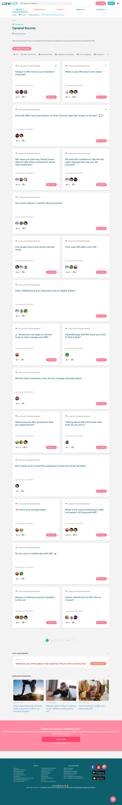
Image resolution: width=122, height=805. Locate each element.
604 (69, 535)
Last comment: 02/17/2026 (24, 436)
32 (76, 272)
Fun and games (85, 54)
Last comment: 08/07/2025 (74, 611)
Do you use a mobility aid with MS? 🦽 (35, 553)
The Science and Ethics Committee (23, 778)
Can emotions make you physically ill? (92, 707)
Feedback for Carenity (66, 54)
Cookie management (47, 778)
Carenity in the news (47, 770)
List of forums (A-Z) (69, 775)
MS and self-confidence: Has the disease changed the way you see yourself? (84, 162)
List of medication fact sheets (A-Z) (73, 778)
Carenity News (46, 54)
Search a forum (68, 770)
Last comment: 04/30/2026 (74, 85)
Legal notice (44, 775)
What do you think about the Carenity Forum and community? (51, 663)
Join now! (100, 3)
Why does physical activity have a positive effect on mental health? (27, 709)
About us (16, 768)
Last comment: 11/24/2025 (24, 523)
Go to (67, 640)
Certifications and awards (48, 768)
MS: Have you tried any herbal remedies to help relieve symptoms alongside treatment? (35, 162)
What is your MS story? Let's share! (83, 71)
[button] (20, 10)
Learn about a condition (70, 771)
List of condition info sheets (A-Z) (73, 776)
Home (14, 15)
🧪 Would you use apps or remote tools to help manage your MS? (33, 336)
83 (19, 623)
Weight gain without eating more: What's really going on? (61, 709)
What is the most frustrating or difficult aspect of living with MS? (84, 511)
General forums (34, 15)
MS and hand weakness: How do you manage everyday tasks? (48, 378)
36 (76, 535)
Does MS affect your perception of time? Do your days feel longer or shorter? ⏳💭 (59, 115)
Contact (43, 779)
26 (19, 141)
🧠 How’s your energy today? (30, 509)
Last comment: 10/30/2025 (24, 611)
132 (19, 228)
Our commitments (18, 781)
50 (19, 272)
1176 (19, 447)
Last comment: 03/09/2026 (24, 392)
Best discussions (29, 54)
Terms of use (44, 776)
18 (19, 535)
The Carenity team (18, 771)
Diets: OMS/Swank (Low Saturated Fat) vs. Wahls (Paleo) (45, 290)
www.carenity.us (35, 787)
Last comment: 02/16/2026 (74, 436)
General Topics (102, 54)
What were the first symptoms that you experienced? (34, 423)
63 (76, 97)
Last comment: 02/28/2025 (24, 129)
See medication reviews (70, 773)
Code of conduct (46, 773)
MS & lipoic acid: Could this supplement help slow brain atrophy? (50, 466)
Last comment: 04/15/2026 (24, 348)
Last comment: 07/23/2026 (24, 217)
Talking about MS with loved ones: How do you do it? (83, 423)
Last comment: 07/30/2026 (24, 173)
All (17, 54)
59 (69, 623)
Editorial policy (45, 771)
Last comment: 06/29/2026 (24, 261)
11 (68, 447)
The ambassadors (18, 773)
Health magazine (68, 768)
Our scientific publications (20, 779)
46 (19, 185)
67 (19, 97)
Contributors (17, 776)
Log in (111, 3)
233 (69, 272)
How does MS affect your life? (81, 247)
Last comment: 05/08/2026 (24, 304)
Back (14, 20)
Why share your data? (19, 770)
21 (19, 579)
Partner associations (19, 775)
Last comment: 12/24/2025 (24, 480)
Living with (19, 24)
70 (27, 447)
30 (69, 185)
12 (19, 404)
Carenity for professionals (48, 781)
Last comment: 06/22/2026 (24, 85)
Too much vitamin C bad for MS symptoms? (38, 203)
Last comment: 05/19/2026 (74, 261)
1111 (69, 97)
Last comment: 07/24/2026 (74, 173)
